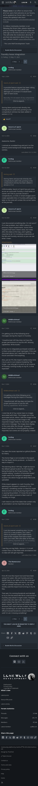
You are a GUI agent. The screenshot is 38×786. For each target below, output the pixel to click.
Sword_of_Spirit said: (11, 83)
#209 (34, 570)
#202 (34, 136)
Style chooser (7, 756)
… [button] (22, 62)
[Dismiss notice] (34, 11)
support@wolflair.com (27, 39)
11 (25, 62)
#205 (34, 328)
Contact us (4, 760)
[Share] (31, 76)
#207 (34, 446)
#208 (34, 519)
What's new (5, 690)
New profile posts (6, 700)
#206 (34, 384)
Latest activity (5, 704)
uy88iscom (33, 727)
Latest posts (5, 695)
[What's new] (30, 2)
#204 (34, 218)
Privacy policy (5, 769)
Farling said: (8, 174)
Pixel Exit (11, 752)
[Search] (35, 2)
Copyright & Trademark (11, 688)
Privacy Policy (8, 686)
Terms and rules (6, 765)
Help (2, 774)
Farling (5, 57)
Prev (15, 62)
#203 (34, 168)
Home (3, 778)
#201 (34, 76)
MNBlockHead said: (10, 391)
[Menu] (2, 2)
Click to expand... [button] (19, 101)
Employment (8, 684)
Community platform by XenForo (18, 748)
